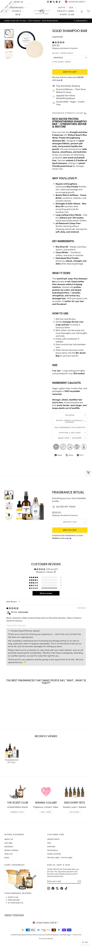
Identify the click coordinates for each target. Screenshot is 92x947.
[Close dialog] (87, 446)
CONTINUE (24, 484)
